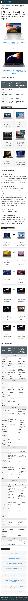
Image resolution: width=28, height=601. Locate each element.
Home (2, 5)
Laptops (8, 5)
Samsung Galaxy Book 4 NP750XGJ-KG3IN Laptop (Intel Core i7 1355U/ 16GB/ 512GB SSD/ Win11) (14, 71)
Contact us (23, 599)
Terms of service (14, 599)
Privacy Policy (5, 599)
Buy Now (11, 103)
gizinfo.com (12, 597)
